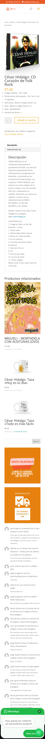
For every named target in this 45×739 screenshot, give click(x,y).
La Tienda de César (20, 431)
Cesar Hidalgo (10, 134)
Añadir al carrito (26, 120)
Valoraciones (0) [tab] (14, 149)
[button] (39, 711)
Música (12, 22)
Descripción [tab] (12, 145)
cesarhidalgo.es (19, 216)
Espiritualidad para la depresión (23, 576)
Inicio (6, 22)
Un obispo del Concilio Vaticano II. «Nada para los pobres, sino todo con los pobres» (24, 551)
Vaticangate (34, 666)
